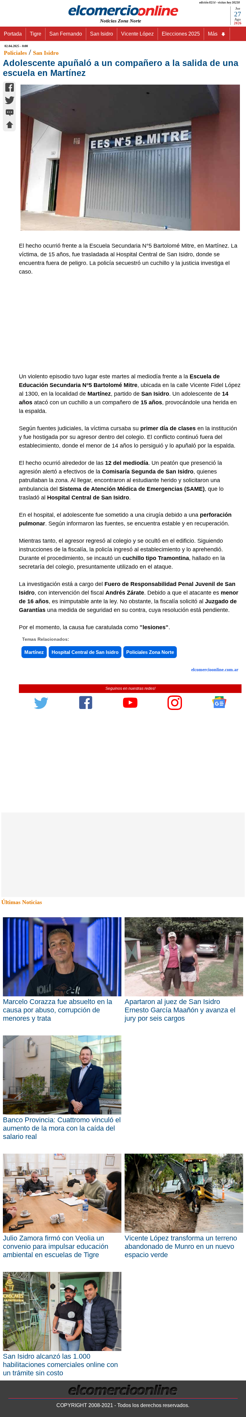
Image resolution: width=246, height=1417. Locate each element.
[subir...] (9, 125)
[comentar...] (9, 113)
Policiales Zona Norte (150, 652)
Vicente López (137, 34)
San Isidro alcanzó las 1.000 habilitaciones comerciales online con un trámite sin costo (60, 1364)
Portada (13, 34)
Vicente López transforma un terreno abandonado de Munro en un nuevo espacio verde (181, 1246)
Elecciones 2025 (181, 34)
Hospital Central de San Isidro (85, 652)
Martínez (34, 652)
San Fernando (65, 34)
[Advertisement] (127, 324)
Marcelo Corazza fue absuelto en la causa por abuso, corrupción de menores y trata (57, 1010)
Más (212, 34)
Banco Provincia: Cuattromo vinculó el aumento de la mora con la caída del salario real (62, 1128)
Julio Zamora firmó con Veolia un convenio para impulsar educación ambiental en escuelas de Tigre (55, 1246)
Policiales (15, 53)
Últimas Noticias (21, 902)
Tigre (35, 34)
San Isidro (101, 34)
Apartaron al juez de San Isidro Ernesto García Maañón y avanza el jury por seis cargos (180, 1010)
